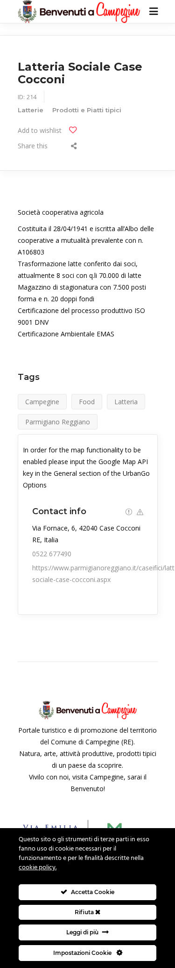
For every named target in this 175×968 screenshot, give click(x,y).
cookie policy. (37, 867)
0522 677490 (51, 553)
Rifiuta (85, 912)
